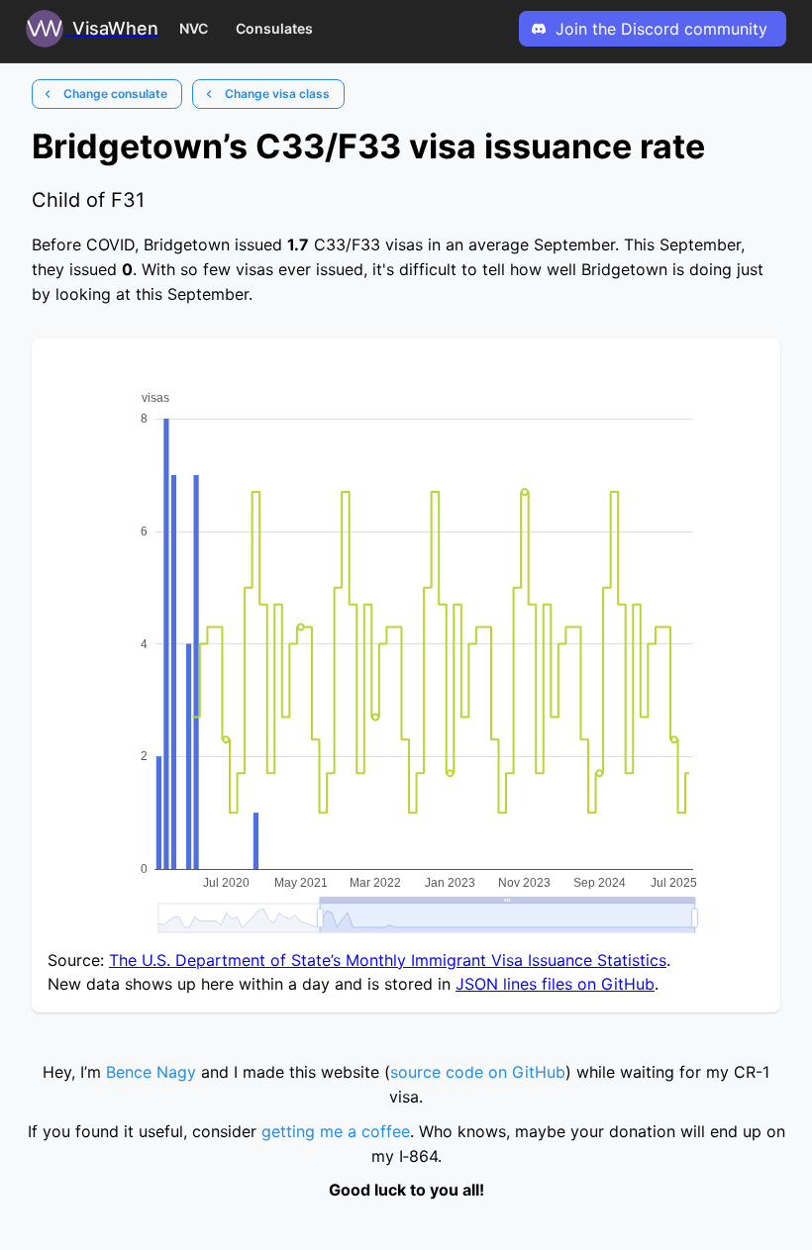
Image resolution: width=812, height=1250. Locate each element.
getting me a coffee (335, 1131)
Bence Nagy (151, 1072)
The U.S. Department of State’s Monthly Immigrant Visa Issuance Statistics (387, 960)
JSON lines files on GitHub (555, 984)
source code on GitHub (477, 1072)
